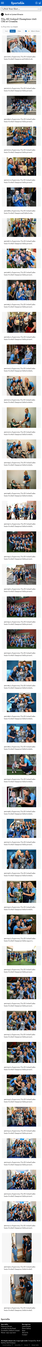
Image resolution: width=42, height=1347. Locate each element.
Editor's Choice (33, 31)
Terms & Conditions (6, 1345)
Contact (24, 1335)
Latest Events (26, 1326)
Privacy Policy (18, 1345)
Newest (13, 31)
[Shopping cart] (40, 3)
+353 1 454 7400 (11, 1332)
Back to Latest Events (14, 14)
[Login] (36, 3)
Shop (23, 1330)
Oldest (19, 31)
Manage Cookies (35, 1345)
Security (26, 1345)
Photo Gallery (26, 1328)
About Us (25, 1332)
